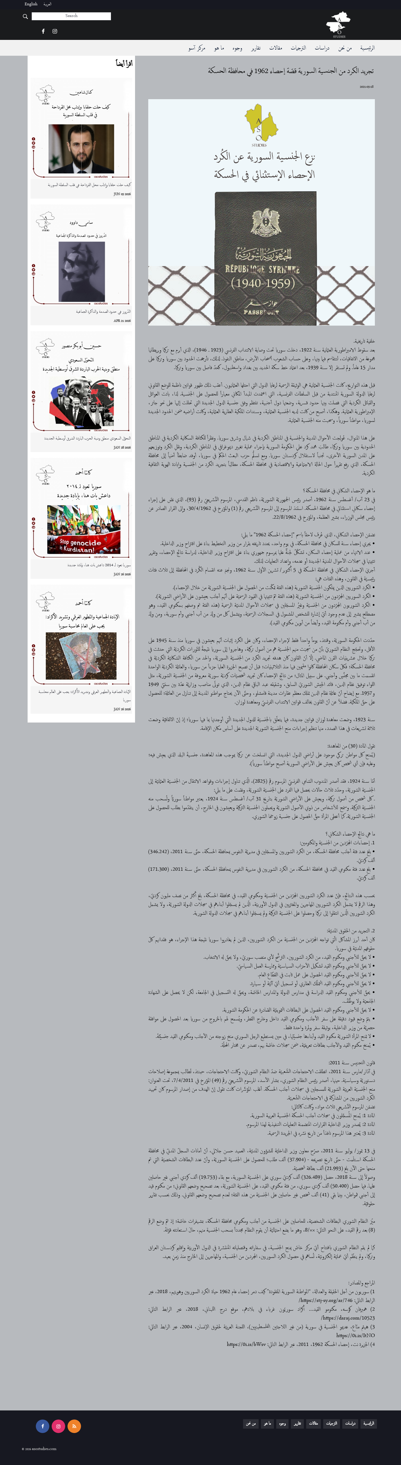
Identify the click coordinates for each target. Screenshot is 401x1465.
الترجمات (298, 48)
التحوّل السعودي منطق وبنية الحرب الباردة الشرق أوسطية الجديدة (87, 438)
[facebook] (43, 32)
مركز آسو (196, 48)
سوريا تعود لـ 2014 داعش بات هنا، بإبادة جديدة (99, 565)
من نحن (344, 48)
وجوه (237, 48)
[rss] (74, 1426)
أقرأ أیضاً (124, 64)
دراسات (322, 48)
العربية (47, 4)
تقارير (255, 48)
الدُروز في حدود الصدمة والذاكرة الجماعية (103, 312)
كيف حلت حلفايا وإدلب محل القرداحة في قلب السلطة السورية (89, 185)
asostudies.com (44, 1449)
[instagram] (54, 32)
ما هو (219, 48)
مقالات (275, 48)
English (31, 4)
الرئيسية (367, 48)
